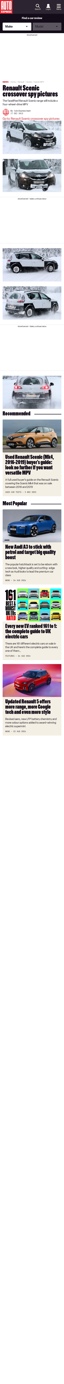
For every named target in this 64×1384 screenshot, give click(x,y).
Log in (48, 9)
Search (38, 9)
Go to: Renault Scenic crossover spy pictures (31, 119)
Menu (58, 9)
